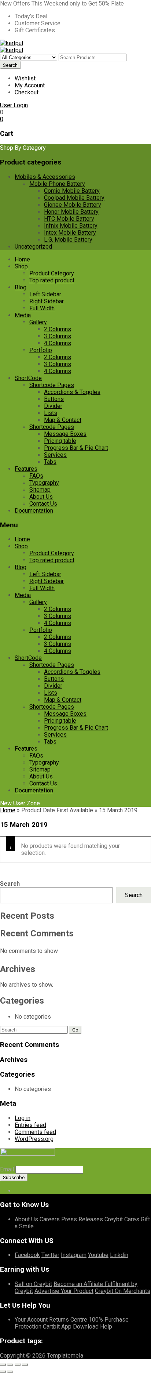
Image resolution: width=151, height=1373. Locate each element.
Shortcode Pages (51, 385)
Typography (44, 482)
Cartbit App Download (71, 1326)
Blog (20, 287)
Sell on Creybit (33, 1283)
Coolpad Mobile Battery (74, 197)
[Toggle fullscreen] (10, 1364)
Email (7, 1169)
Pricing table (60, 440)
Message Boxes (65, 433)
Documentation (34, 510)
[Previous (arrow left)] (3, 1371)
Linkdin (119, 1254)
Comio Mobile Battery (72, 190)
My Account (30, 85)
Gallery (38, 322)
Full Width (42, 308)
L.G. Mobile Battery (68, 239)
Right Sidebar (46, 301)
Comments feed (35, 1131)
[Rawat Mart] (11, 43)
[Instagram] (46, 1190)
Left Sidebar (45, 294)
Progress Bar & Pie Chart (76, 447)
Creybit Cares (121, 1219)
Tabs (50, 461)
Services (55, 454)
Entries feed (30, 1124)
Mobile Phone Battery (57, 183)
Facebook (27, 1254)
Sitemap (40, 489)
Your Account (31, 1319)
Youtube (98, 1254)
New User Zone (20, 803)
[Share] (18, 1364)
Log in (22, 1117)
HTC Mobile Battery (69, 218)
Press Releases (82, 1219)
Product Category (51, 273)
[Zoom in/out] (3, 1364)
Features (26, 468)
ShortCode (28, 378)
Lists (50, 412)
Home (22, 259)
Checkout (26, 92)
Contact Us (43, 503)
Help (106, 1326)
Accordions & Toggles (72, 392)
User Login (14, 105)
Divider (53, 405)
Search (10, 883)
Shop (21, 266)
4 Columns (57, 343)
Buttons (54, 398)
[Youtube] (40, 1190)
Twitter (50, 1254)
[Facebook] (17, 1190)
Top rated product (51, 280)
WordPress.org (34, 1138)
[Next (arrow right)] (10, 1371)
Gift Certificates (35, 30)
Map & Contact (62, 419)
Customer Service (37, 23)
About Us (41, 496)
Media (23, 315)
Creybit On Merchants (122, 1290)
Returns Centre (68, 1319)
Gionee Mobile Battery (72, 204)
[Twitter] (23, 1190)
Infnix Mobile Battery (70, 225)
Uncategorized (33, 246)
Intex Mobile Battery (70, 232)
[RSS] (34, 1190)
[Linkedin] (28, 1190)
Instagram (73, 1254)
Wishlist (25, 78)
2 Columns (57, 329)
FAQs (36, 475)
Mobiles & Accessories (45, 176)
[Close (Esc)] (25, 1364)
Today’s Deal (31, 16)
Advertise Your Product (63, 1290)
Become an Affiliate (79, 1283)
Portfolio (40, 350)
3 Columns (57, 336)
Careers (50, 1219)
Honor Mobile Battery (71, 211)
